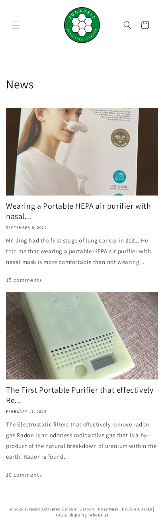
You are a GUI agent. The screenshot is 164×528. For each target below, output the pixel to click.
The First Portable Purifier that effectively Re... (79, 395)
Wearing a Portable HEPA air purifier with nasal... (78, 211)
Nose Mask (108, 509)
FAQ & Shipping (71, 515)
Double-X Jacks (137, 509)
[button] (16, 25)
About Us (99, 515)
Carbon (87, 509)
